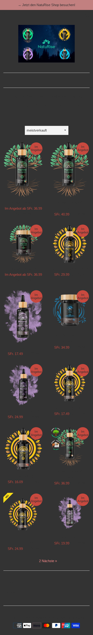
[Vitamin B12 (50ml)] (23, 384)
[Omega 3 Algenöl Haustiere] (70, 446)
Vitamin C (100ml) (70, 408)
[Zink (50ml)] (23, 449)
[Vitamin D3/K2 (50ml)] (70, 244)
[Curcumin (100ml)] (23, 515)
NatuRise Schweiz (47, 617)
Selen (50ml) (70, 537)
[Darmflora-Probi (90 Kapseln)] (70, 310)
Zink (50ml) (23, 476)
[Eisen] (23, 316)
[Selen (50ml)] (70, 512)
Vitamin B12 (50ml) (23, 411)
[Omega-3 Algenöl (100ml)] (70, 170)
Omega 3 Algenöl (23, 202)
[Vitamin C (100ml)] (70, 383)
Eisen (23, 348)
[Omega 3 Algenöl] (23, 170)
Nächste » (49, 561)
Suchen (9, 592)
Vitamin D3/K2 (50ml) (70, 269)
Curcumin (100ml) (23, 543)
